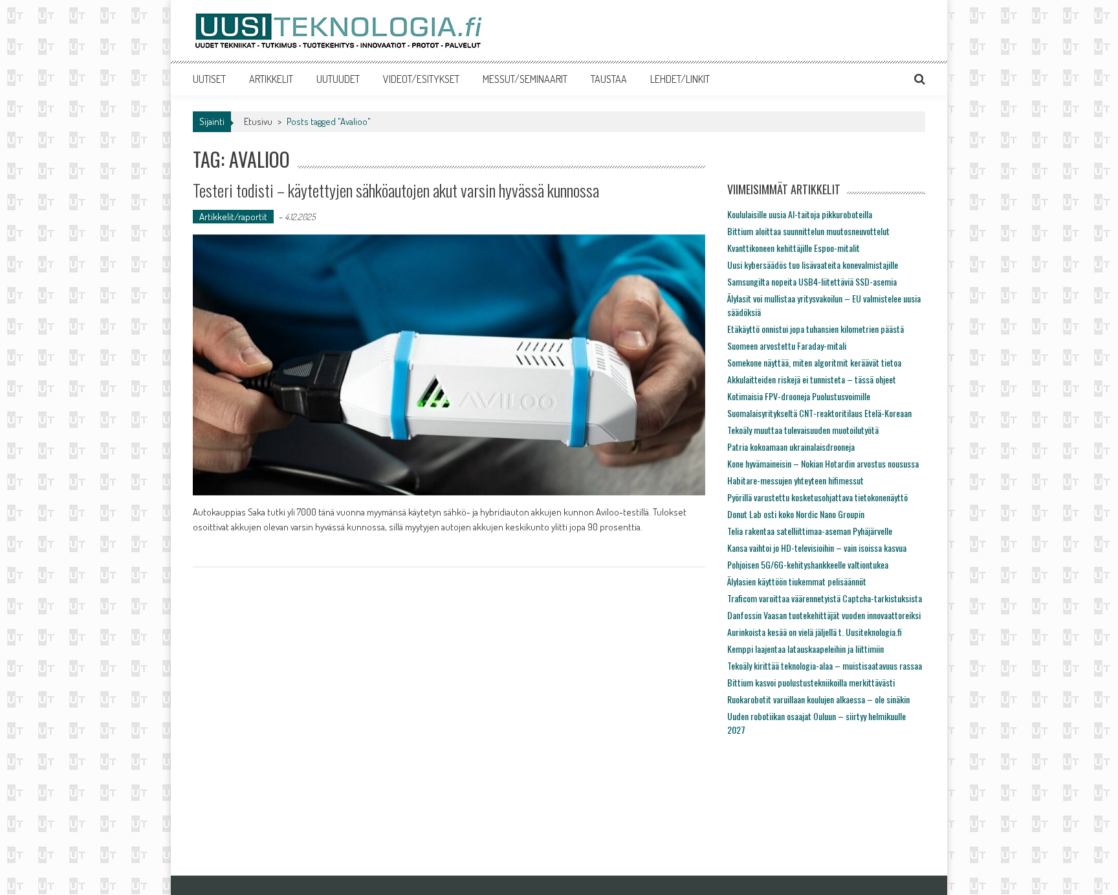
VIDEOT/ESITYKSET (421, 79)
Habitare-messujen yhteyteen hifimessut (795, 480)
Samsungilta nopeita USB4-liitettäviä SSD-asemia (812, 281)
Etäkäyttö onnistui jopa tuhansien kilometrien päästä (815, 328)
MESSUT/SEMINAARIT (525, 79)
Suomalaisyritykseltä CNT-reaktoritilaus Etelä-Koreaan (819, 413)
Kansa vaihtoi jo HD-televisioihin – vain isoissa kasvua (816, 547)
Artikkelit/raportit (233, 216)
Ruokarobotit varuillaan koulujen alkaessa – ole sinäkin (818, 699)
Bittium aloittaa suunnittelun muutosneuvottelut (808, 231)
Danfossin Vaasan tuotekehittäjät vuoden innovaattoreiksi (824, 615)
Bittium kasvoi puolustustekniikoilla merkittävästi (811, 682)
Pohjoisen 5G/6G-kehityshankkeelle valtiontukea (807, 564)
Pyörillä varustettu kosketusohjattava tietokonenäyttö (817, 497)
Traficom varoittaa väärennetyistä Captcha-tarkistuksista (824, 598)
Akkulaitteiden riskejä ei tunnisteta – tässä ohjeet (811, 379)
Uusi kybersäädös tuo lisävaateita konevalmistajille (812, 264)
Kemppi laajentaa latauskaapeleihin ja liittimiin (805, 648)
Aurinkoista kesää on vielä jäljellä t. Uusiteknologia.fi (814, 632)
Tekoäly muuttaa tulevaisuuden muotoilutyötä (803, 429)
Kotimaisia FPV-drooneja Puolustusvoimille (798, 396)
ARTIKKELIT (271, 79)
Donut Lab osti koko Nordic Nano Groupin (795, 514)
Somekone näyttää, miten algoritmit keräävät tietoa (814, 362)
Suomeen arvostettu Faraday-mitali (786, 345)
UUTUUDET (338, 79)
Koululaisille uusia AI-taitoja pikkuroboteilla (799, 214)
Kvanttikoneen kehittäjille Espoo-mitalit (793, 248)
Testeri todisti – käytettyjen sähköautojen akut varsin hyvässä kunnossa (396, 190)
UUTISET (209, 79)
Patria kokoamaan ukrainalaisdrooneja (791, 446)
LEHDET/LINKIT (680, 79)
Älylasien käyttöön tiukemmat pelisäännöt (796, 581)
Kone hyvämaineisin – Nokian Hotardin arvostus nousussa (823, 463)
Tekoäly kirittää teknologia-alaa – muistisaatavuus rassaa (824, 665)
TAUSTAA (609, 79)
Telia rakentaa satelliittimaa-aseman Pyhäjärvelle (809, 531)
